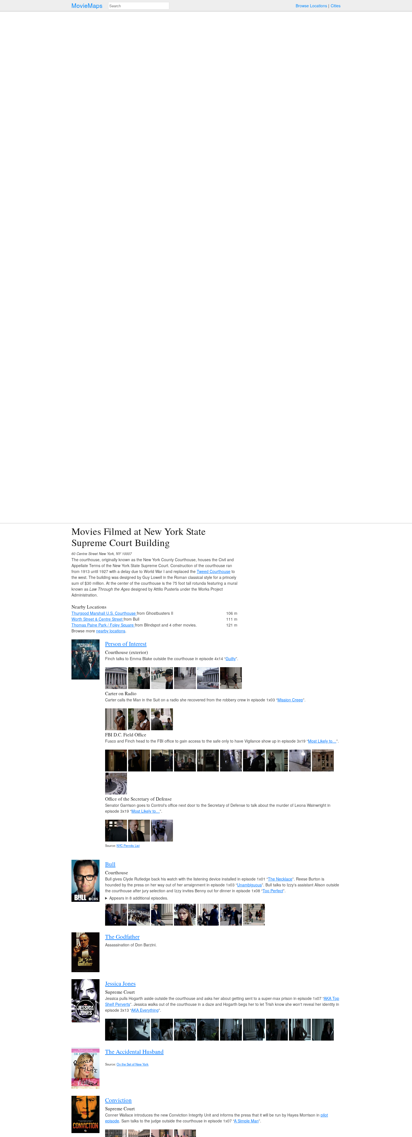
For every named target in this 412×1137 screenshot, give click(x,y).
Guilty (231, 658)
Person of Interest (126, 644)
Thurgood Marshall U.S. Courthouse (104, 613)
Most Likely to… (322, 741)
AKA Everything (145, 1010)
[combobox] (138, 6)
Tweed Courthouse (213, 571)
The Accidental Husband (134, 1051)
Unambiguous (249, 885)
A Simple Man (246, 1121)
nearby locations (110, 631)
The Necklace (280, 879)
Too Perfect (273, 890)
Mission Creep (290, 699)
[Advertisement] (292, 565)
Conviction (118, 1100)
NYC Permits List (128, 845)
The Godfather (122, 936)
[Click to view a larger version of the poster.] (85, 678)
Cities (336, 5)
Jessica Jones (120, 983)
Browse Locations (311, 5)
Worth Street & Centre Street (97, 619)
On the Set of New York (133, 1064)
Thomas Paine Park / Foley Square (103, 625)
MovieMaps (87, 5)
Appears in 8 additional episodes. (138, 898)
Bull (110, 864)
